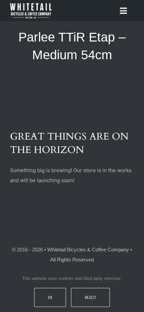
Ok (50, 297)
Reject (90, 297)
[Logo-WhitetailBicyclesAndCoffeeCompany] (31, 4)
